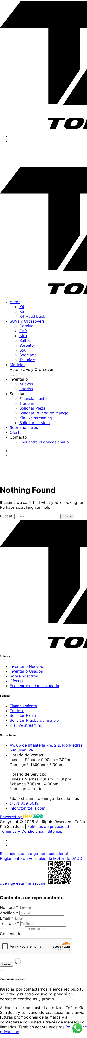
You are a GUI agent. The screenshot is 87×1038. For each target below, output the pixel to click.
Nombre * (9, 907)
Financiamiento (33, 398)
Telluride (27, 359)
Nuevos (26, 384)
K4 (21, 306)
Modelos (17, 364)
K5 (21, 311)
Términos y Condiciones (22, 831)
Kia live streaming (35, 417)
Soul (23, 350)
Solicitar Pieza (32, 408)
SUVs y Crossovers (27, 321)
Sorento (26, 345)
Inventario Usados (26, 671)
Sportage (27, 355)
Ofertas (16, 432)
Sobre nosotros (24, 427)
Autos (15, 301)
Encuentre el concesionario (44, 442)
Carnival (26, 326)
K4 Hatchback (32, 316)
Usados (26, 388)
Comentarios (11, 933)
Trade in (26, 403)
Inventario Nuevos (26, 666)
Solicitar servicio (34, 422)
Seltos (25, 340)
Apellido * (9, 912)
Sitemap (55, 831)
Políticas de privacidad (48, 826)
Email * (6, 918)
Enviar (6, 964)
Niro (23, 335)
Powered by (11, 816)
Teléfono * (9, 923)
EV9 (23, 330)
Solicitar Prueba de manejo (44, 413)
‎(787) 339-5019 (14, 163)
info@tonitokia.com (27, 808)
